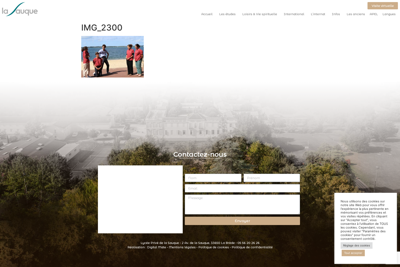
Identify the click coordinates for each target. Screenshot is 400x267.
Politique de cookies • (215, 247)
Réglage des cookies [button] (356, 245)
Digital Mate (156, 247)
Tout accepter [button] (353, 253)
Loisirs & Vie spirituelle (259, 14)
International (294, 14)
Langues (389, 14)
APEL (374, 14)
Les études (227, 14)
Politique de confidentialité (252, 247)
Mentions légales (182, 247)
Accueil (206, 14)
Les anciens (356, 14)
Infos (336, 14)
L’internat (318, 14)
